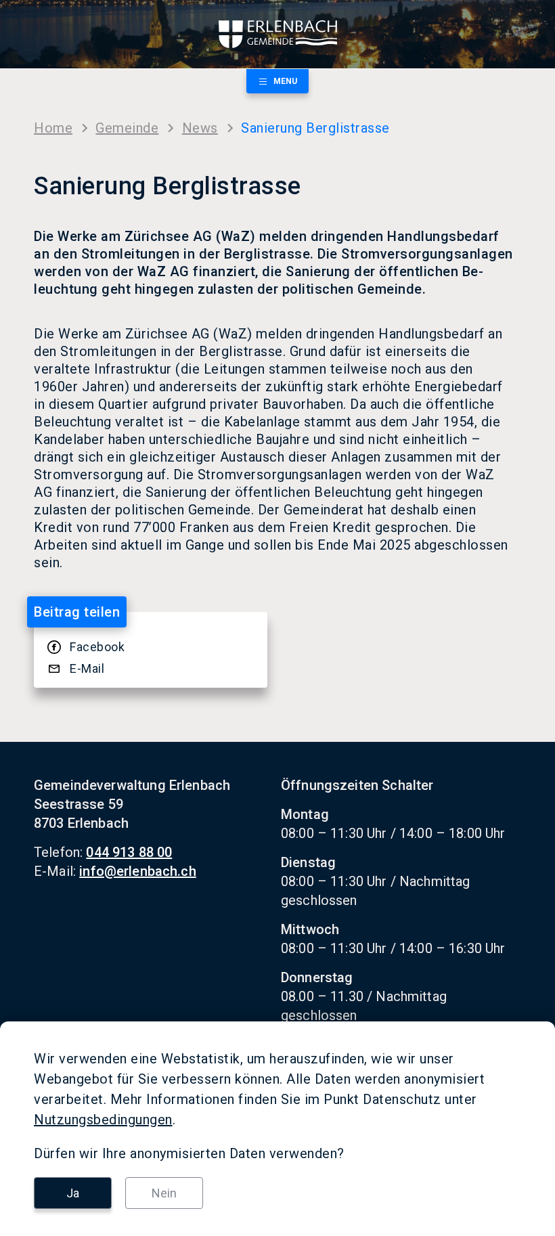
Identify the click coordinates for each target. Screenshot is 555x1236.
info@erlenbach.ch (137, 871)
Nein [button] (164, 1193)
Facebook (97, 647)
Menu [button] (285, 81)
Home (53, 128)
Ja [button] (72, 1193)
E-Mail (87, 668)
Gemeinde (126, 128)
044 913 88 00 (129, 852)
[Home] (277, 34)
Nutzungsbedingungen (103, 1119)
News (200, 128)
